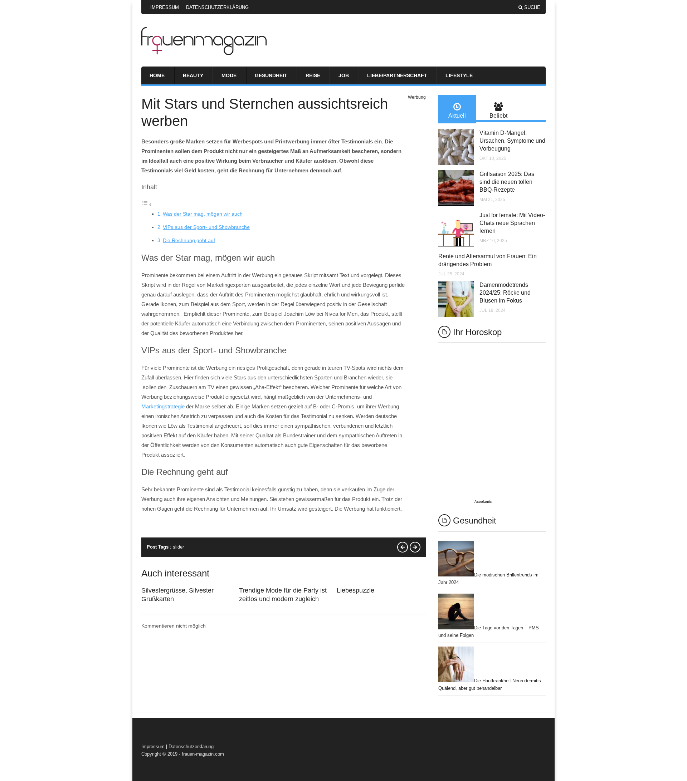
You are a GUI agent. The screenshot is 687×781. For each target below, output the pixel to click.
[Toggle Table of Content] (146, 204)
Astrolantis (483, 502)
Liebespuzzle (355, 590)
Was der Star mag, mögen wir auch (203, 214)
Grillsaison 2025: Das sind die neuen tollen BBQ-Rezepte (506, 182)
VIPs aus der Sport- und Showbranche (206, 227)
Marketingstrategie (163, 406)
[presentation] (457, 109)
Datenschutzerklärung (217, 7)
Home (157, 75)
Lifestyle (459, 75)
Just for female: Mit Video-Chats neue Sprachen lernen (512, 223)
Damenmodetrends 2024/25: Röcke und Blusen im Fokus (505, 293)
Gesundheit (271, 75)
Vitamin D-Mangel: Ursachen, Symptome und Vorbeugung (512, 141)
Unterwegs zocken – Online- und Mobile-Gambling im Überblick (402, 547)
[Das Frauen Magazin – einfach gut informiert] (204, 53)
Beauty (193, 75)
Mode (229, 75)
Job (343, 75)
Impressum (164, 7)
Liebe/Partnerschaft (397, 75)
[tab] (457, 109)
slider (178, 547)
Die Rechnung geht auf (189, 240)
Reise (313, 75)
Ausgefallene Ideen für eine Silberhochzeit (415, 547)
